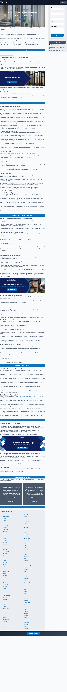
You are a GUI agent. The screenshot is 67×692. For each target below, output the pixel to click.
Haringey (5, 602)
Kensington (5, 544)
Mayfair (18, 474)
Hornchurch (26, 622)
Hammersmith (6, 573)
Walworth (23, 474)
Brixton (4, 538)
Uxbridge (26, 626)
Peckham (5, 546)
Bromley (4, 580)
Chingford (26, 578)
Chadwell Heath (27, 602)
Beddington (26, 543)
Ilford (25, 558)
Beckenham (26, 521)
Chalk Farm (5, 547)
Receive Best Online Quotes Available (22, 103)
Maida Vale (5, 549)
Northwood (26, 620)
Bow (4, 566)
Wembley (26, 527)
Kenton (25, 563)
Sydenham (5, 604)
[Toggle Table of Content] (11, 54)
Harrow (25, 571)
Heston (25, 593)
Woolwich (26, 534)
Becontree (26, 597)
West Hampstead (6, 569)
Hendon (4, 624)
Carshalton (26, 560)
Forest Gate (5, 626)
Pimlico (15, 474)
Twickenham (26, 556)
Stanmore (26, 595)
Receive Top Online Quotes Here (22, 365)
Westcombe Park (6, 608)
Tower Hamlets (6, 557)
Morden (25, 519)
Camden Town (6, 535)
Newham (26, 516)
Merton (4, 610)
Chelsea (4, 523)
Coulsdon (26, 600)
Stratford (4, 606)
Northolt (25, 591)
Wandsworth (5, 562)
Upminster (26, 628)
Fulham (4, 558)
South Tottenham (6, 595)
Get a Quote (22, 18)
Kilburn (4, 555)
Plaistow (4, 617)
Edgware (26, 569)
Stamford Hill (5, 584)
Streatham (5, 575)
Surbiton (25, 580)
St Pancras (5, 527)
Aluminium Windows (7, 46)
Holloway (5, 553)
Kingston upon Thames (28, 565)
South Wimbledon (6, 612)
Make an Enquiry (33, 633)
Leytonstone (26, 518)
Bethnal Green (6, 551)
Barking (25, 552)
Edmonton (26, 549)
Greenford (26, 562)
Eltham (25, 541)
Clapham (5, 531)
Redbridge (26, 554)
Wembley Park (27, 530)
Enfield (25, 587)
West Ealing (26, 540)
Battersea (5, 542)
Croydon (25, 547)
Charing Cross (3, 474)
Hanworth (26, 598)
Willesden (5, 591)
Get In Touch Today (22, 50)
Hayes (25, 604)
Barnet (25, 576)
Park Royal (5, 621)
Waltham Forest (27, 538)
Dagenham (26, 611)
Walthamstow (26, 532)
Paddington (5, 529)
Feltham (25, 609)
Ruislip (25, 617)
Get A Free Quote (22, 507)
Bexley (25, 606)
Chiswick (5, 599)
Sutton (25, 567)
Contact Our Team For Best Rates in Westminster (22, 215)
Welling (25, 574)
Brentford (26, 523)
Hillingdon (26, 615)
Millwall (4, 568)
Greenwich (5, 582)
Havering (26, 624)
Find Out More (22, 420)
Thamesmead (27, 582)
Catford (4, 601)
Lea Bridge (5, 586)
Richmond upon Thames (29, 536)
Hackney (5, 564)
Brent (4, 613)
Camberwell (5, 525)
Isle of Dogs (5, 579)
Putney (4, 577)
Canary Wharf (6, 571)
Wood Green (5, 615)
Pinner (25, 608)
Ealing (25, 545)
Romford (25, 619)
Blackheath (5, 597)
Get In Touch (57, 42)
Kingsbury (26, 525)
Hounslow (26, 573)
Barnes (4, 590)
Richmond (26, 529)
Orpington (26, 613)
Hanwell (25, 551)
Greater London (6, 619)
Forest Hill (5, 588)
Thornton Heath (27, 514)
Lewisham (5, 593)
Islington (4, 533)
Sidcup (25, 586)
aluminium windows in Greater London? (27, 396)
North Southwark (9, 474)
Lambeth (5, 540)
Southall (25, 584)
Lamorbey (26, 589)
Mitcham (4, 623)
